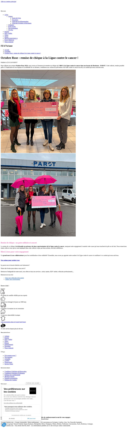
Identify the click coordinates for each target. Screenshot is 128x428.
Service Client (8, 364)
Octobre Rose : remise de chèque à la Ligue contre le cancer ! (22, 53)
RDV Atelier (8, 33)
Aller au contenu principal (8, 1)
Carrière (6, 360)
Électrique (7, 346)
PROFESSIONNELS (11, 38)
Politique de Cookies (10, 380)
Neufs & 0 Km (16, 18)
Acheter (6, 336)
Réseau (6, 343)
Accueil (6, 50)
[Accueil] (8, 7)
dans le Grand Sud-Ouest (13, 322)
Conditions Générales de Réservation (15, 371)
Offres (6, 35)
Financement (8, 362)
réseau (6, 37)
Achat (6, 15)
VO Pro (10, 30)
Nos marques (8, 357)
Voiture (10, 16)
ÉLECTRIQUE (9, 40)
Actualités (7, 51)
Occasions (15, 20)
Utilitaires (11, 25)
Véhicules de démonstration (20, 21)
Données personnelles (10, 378)
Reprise (6, 31)
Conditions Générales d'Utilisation (14, 373)
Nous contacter (8, 42)
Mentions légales (9, 376)
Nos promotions (13, 28)
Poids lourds (12, 26)
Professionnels (8, 344)
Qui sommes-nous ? (10, 355)
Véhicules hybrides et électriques (21, 23)
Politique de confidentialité (12, 375)
